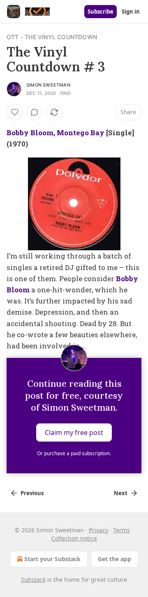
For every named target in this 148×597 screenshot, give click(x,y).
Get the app (114, 559)
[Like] (15, 112)
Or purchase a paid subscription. (74, 453)
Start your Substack (52, 559)
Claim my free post (74, 432)
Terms (121, 530)
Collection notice (74, 538)
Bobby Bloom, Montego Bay (55, 132)
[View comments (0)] (34, 112)
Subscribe (100, 11)
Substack (33, 579)
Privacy (98, 530)
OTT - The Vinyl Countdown (52, 36)
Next (120, 493)
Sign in (131, 11)
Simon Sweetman (48, 85)
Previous (32, 493)
